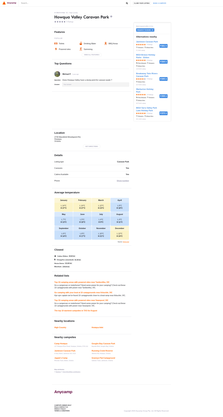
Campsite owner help (62, 405)
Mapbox (58, 372)
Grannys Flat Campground (103, 358)
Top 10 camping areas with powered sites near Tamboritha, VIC (82, 282)
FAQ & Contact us (61, 407)
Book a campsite (159, 3)
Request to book (144, 30)
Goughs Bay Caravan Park (103, 344)
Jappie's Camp (60, 358)
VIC (67, 12)
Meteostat (126, 242)
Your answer (67, 84)
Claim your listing (141, 3)
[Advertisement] (91, 110)
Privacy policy (60, 409)
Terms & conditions (62, 411)
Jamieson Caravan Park (64, 351)
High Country (73, 12)
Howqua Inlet (97, 327)
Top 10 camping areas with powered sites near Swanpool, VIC (81, 300)
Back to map (60, 12)
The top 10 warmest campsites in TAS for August (75, 311)
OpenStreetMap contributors (71, 372)
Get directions (91, 146)
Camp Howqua (60, 344)
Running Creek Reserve (102, 351)
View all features (91, 55)
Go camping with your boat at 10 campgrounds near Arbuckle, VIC (83, 293)
